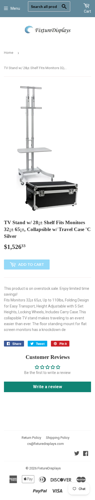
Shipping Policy (57, 438)
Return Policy (31, 438)
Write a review (47, 386)
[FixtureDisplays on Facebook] (85, 454)
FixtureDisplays (49, 468)
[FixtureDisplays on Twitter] (76, 454)
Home (8, 53)
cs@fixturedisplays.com (45, 444)
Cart (87, 11)
